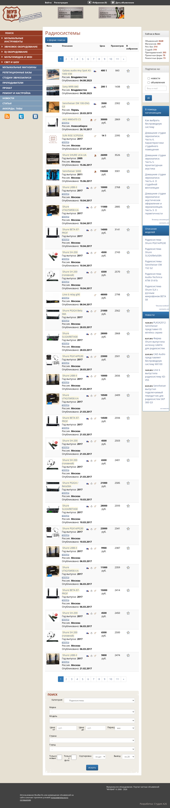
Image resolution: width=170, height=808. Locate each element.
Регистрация (61, 2)
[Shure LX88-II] (52, 191)
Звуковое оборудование (21, 46)
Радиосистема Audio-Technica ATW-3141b (153, 277)
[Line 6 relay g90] (52, 298)
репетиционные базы (17, 72)
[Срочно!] (91, 187)
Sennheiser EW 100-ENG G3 (75, 105)
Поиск (9, 33)
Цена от (52, 728)
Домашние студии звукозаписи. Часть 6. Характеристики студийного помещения (155, 141)
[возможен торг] (91, 119)
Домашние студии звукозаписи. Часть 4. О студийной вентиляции (155, 181)
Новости (8, 98)
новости (155, 78)
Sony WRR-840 (70, 86)
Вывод (117, 755)
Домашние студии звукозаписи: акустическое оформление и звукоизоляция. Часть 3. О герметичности (155, 203)
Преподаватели (12, 82)
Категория (57, 699)
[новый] (95, 119)
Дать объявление (125, 2)
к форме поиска (56, 40)
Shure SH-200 (70, 252)
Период (110, 727)
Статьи (7, 103)
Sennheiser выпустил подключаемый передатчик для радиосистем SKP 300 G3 (155, 394)
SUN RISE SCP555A (72, 135)
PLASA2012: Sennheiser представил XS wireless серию (155, 327)
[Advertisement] (25, 145)
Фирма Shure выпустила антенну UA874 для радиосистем (155, 343)
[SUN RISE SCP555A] (52, 139)
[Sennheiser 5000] (52, 174)
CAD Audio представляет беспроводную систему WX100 (155, 359)
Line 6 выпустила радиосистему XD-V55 (155, 374)
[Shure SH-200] (52, 256)
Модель (53, 716)
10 (110, 59)
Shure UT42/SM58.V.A (70, 208)
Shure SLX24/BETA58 (70, 335)
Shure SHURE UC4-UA (74, 154)
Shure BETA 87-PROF (71, 231)
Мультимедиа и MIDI (18, 57)
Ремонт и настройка (16, 93)
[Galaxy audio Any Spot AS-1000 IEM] (52, 74)
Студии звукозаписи (16, 77)
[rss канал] (7, 116)
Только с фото (67, 758)
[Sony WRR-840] (52, 90)
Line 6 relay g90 (71, 294)
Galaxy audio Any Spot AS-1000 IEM (76, 72)
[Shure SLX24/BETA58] (52, 337)
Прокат (7, 87)
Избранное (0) (99, 2)
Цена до (81, 728)
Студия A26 (160, 803)
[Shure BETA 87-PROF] (52, 233)
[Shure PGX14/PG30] (52, 360)
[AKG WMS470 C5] (52, 123)
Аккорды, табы (12, 108)
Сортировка (85, 755)
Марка (52, 707)
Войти (48, 2)
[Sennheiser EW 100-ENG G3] (52, 107)
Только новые (52, 757)
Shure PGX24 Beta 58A (72, 312)
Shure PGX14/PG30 (72, 356)
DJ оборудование (16, 51)
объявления (158, 82)
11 (117, 59)
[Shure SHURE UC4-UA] (52, 158)
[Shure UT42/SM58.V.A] (52, 210)
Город (52, 744)
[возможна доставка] (95, 71)
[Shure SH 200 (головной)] (52, 275)
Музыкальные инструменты (13, 40)
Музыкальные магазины (19, 67)
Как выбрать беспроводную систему (153, 124)
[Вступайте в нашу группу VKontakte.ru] (35, 116)
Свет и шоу (11, 62)
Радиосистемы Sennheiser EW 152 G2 (153, 265)
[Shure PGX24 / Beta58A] (52, 486)
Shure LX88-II (69, 187)
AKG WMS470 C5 (71, 119)
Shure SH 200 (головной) (69, 273)
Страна (52, 735)
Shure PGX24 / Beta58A (70, 484)
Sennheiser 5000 (71, 171)
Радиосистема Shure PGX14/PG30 (155, 241)
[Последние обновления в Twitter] (21, 116)
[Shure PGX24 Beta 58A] (52, 314)
